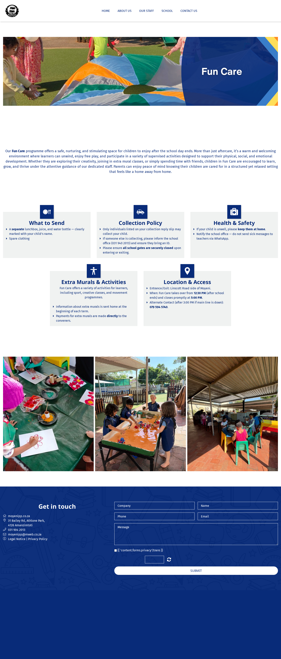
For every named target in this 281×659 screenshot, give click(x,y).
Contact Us (188, 11)
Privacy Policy (37, 539)
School (167, 11)
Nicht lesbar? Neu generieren (169, 559)
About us (125, 11)
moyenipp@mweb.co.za (24, 534)
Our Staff (146, 11)
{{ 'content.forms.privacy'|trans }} (140, 550)
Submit (196, 571)
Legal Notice (16, 539)
